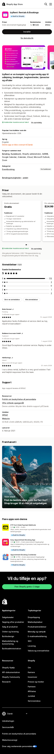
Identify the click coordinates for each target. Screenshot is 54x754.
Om (29, 667)
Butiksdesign (8, 636)
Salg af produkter (10, 627)
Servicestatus (34, 701)
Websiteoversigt (9, 740)
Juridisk (31, 696)
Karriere (31, 672)
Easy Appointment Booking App (22, 540)
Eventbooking (8, 169)
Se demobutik (27, 38)
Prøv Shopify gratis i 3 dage (27, 586)
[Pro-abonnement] (27, 244)
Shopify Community (11, 677)
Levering (32, 646)
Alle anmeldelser (31, 300)
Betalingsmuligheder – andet (15, 178)
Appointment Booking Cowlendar (23, 555)
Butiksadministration (11, 648)
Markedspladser (35, 622)
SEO (29, 641)
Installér (27, 32)
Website (6, 418)
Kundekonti (16, 154)
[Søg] (46, 4)
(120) (37, 25)
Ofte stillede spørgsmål (13, 403)
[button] (27, 530)
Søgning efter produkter (13, 622)
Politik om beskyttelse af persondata (19, 399)
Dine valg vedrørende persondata (17, 746)
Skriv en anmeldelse (12, 300)
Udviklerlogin (8, 721)
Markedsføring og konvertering (10, 642)
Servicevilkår (8, 727)
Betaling (6, 154)
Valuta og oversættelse (38, 651)
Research (6, 682)
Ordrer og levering (10, 631)
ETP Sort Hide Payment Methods (23, 525)
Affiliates (32, 691)
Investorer (32, 677)
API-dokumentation (11, 672)
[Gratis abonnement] (26, 244)
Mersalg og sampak (37, 631)
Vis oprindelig (36, 123)
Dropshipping (34, 617)
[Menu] (50, 4)
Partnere (32, 686)
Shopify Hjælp (8, 667)
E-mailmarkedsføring (37, 636)
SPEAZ (47, 25)
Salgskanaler (8, 617)
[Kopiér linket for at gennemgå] (13, 309)
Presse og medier (36, 682)
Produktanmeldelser (37, 627)
